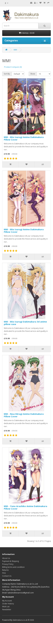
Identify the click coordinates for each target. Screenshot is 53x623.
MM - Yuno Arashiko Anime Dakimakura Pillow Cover (25, 507)
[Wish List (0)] (40, 3)
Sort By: (7, 74)
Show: (32, 74)
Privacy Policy (7, 564)
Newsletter (6, 609)
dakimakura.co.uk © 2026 (23, 620)
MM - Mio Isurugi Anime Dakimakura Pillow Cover (24, 138)
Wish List (5, 606)
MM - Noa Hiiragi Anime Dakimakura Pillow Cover (24, 415)
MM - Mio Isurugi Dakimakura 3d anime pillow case (25, 323)
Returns (5, 570)
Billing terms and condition (13, 567)
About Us (6, 558)
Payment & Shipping (10, 561)
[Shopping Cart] (44, 3)
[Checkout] (48, 3)
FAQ (4, 573)
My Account (7, 600)
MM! (15, 49)
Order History (8, 603)
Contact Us (6, 576)
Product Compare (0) (13, 67)
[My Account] (36, 3)
